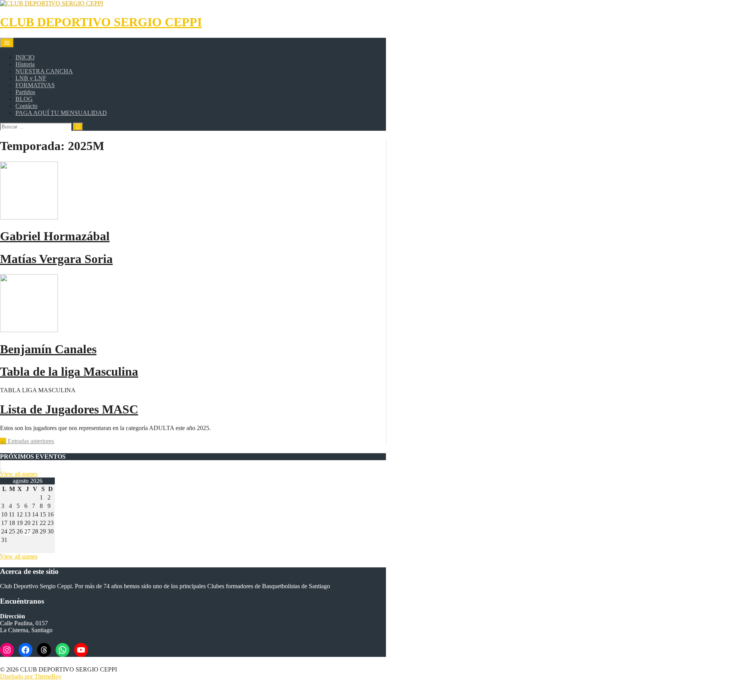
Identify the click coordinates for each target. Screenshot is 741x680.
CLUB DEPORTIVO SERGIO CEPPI (101, 22)
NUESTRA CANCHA (44, 71)
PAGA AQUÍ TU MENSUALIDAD (61, 113)
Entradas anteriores (27, 441)
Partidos (25, 92)
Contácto (26, 106)
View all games (18, 474)
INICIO (25, 57)
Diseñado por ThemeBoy (31, 676)
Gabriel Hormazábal (55, 236)
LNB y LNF (30, 78)
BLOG (24, 99)
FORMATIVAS (35, 85)
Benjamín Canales (48, 349)
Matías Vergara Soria (56, 259)
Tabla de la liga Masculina (69, 371)
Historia (25, 64)
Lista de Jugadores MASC (69, 409)
